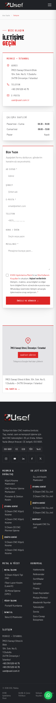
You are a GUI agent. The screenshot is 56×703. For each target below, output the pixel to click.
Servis (35, 611)
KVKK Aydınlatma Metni (21, 275)
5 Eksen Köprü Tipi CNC (12, 576)
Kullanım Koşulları (39, 694)
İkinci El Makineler (12, 617)
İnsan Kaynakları (40, 593)
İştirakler (36, 583)
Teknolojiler (37, 607)
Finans (35, 588)
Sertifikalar (37, 578)
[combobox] (28, 236)
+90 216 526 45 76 (11, 667)
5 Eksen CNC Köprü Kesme (13, 513)
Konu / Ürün (12, 229)
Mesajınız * (12, 244)
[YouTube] (14, 458)
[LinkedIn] (23, 458)
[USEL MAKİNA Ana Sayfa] (14, 5)
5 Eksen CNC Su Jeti (42, 491)
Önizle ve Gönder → (28, 300)
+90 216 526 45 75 (20, 89)
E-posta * (11, 199)
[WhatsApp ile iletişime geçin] (48, 695)
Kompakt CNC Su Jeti (40, 526)
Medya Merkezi (39, 597)
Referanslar (37, 574)
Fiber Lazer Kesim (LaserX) (12, 584)
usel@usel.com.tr (20, 100)
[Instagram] (6, 458)
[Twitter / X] (40, 458)
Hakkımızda (37, 569)
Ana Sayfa (6, 15)
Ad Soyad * (11, 169)
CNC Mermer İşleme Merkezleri (13, 490)
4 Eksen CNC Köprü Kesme (13, 521)
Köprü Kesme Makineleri (10, 482)
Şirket (9, 185)
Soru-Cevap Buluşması (38, 618)
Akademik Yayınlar (41, 602)
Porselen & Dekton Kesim (12, 498)
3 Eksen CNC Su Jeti (42, 496)
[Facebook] (32, 458)
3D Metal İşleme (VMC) (11, 592)
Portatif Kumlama (12, 605)
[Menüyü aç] (49, 5)
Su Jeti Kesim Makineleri (39, 478)
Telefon (10, 213)
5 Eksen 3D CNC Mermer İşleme (11, 529)
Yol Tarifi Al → (12, 389)
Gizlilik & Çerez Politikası (24, 694)
